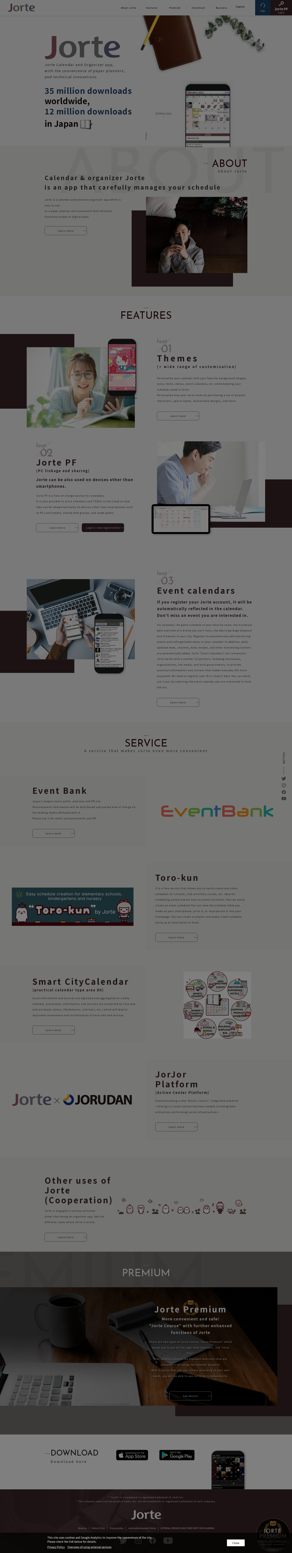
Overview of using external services (89, 1547)
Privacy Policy (56, 1547)
